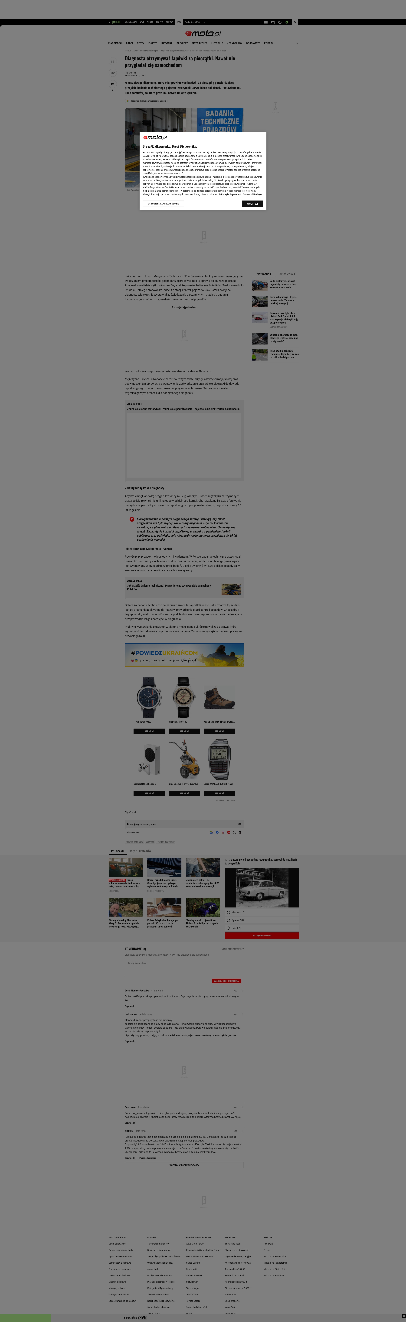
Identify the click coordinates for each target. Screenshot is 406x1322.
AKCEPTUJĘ (253, 204)
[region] (203, 171)
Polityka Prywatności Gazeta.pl (237, 194)
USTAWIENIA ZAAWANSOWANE (163, 203)
